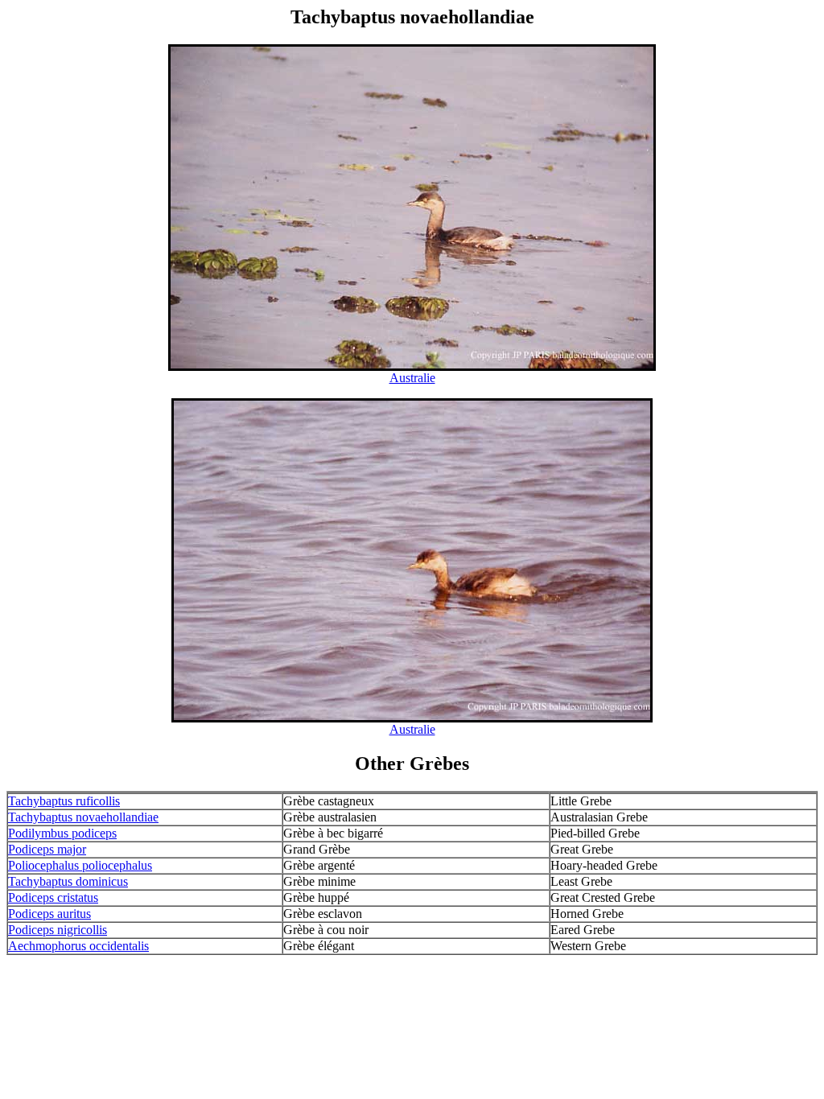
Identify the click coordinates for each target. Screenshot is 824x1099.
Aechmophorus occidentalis (78, 946)
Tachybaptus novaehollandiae (83, 817)
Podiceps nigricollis (57, 929)
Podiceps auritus (49, 913)
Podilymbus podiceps (62, 833)
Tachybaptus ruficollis (64, 801)
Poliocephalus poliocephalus (80, 865)
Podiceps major (47, 849)
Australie (412, 378)
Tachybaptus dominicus (68, 881)
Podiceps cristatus (53, 897)
